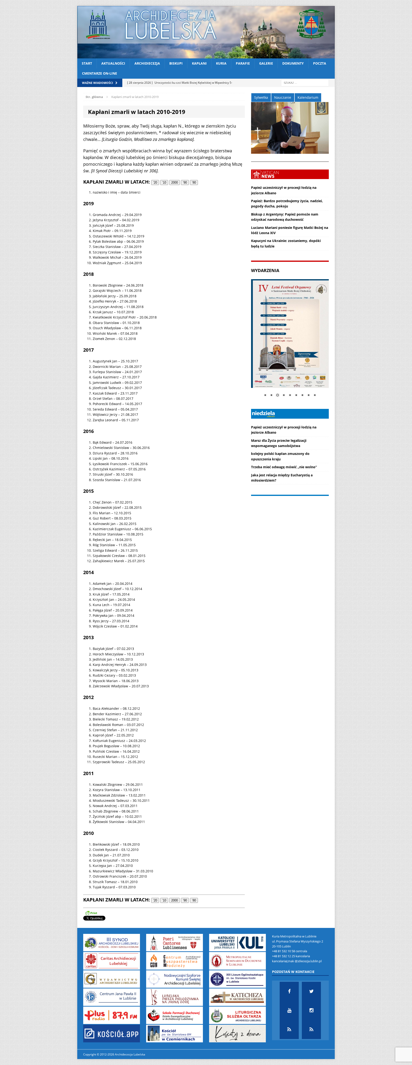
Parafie (243, 63)
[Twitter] (311, 991)
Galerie (266, 63)
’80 (194, 182)
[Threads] (311, 1029)
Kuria (221, 63)
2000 (174, 182)
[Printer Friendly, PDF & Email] (91, 913)
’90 (185, 182)
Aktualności (113, 63)
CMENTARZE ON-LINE (99, 73)
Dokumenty (293, 63)
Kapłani (199, 63)
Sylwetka (261, 97)
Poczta (319, 63)
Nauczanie (282, 97)
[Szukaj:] (305, 82)
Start (87, 63)
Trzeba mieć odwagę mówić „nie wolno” (284, 467)
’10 (164, 182)
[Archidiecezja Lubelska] (206, 32)
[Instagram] (311, 1010)
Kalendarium (308, 97)
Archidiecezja (147, 63)
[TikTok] (289, 1029)
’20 (155, 182)
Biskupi (176, 63)
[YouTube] (289, 1010)
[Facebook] (289, 991)
